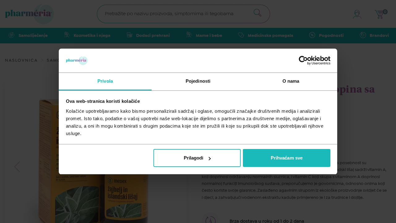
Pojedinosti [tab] (198, 81)
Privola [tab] (105, 81)
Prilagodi (194, 157)
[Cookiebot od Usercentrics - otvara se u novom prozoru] (303, 60)
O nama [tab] (290, 81)
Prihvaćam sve (287, 157)
